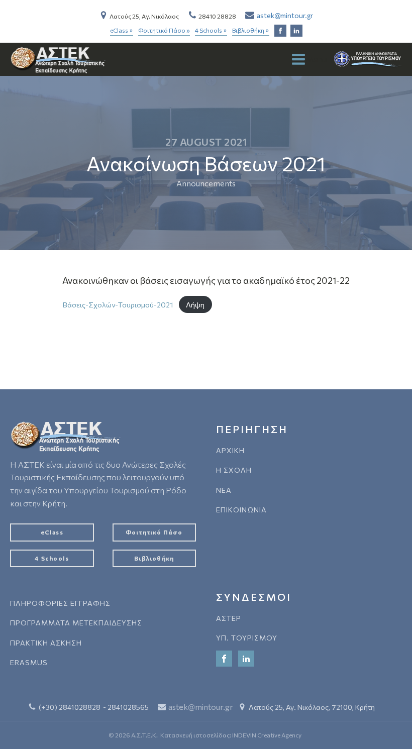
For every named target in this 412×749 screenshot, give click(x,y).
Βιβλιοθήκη (250, 31)
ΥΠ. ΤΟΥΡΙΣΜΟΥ (246, 637)
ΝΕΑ (224, 490)
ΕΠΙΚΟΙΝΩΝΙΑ (241, 509)
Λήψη (195, 304)
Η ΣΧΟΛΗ (234, 470)
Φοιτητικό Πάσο (154, 532)
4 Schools (211, 31)
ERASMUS (29, 662)
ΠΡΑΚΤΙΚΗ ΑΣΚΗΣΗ (46, 643)
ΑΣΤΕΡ (228, 618)
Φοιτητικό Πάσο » (164, 30)
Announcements (206, 183)
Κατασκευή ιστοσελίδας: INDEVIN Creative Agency (230, 734)
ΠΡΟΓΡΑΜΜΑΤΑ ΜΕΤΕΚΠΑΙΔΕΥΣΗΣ (76, 622)
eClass (121, 31)
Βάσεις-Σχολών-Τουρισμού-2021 (117, 304)
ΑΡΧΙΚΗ (230, 450)
